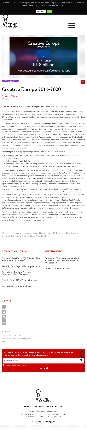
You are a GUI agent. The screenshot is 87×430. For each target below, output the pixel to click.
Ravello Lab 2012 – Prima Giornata (19, 280)
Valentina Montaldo (35, 236)
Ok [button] (49, 11)
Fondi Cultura (54, 233)
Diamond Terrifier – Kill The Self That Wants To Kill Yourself (21, 259)
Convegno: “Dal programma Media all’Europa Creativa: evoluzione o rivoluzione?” (62, 260)
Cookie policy (36, 421)
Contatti (49, 406)
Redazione (38, 406)
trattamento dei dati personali (18, 365)
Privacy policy (50, 421)
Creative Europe (12, 233)
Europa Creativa (34, 233)
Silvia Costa (71, 233)
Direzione (27, 406)
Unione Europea (12, 236)
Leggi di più (40, 11)
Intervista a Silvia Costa (57, 269)
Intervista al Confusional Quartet (18, 286)
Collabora (59, 406)
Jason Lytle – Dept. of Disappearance (21, 266)
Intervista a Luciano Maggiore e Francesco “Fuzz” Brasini (18, 273)
